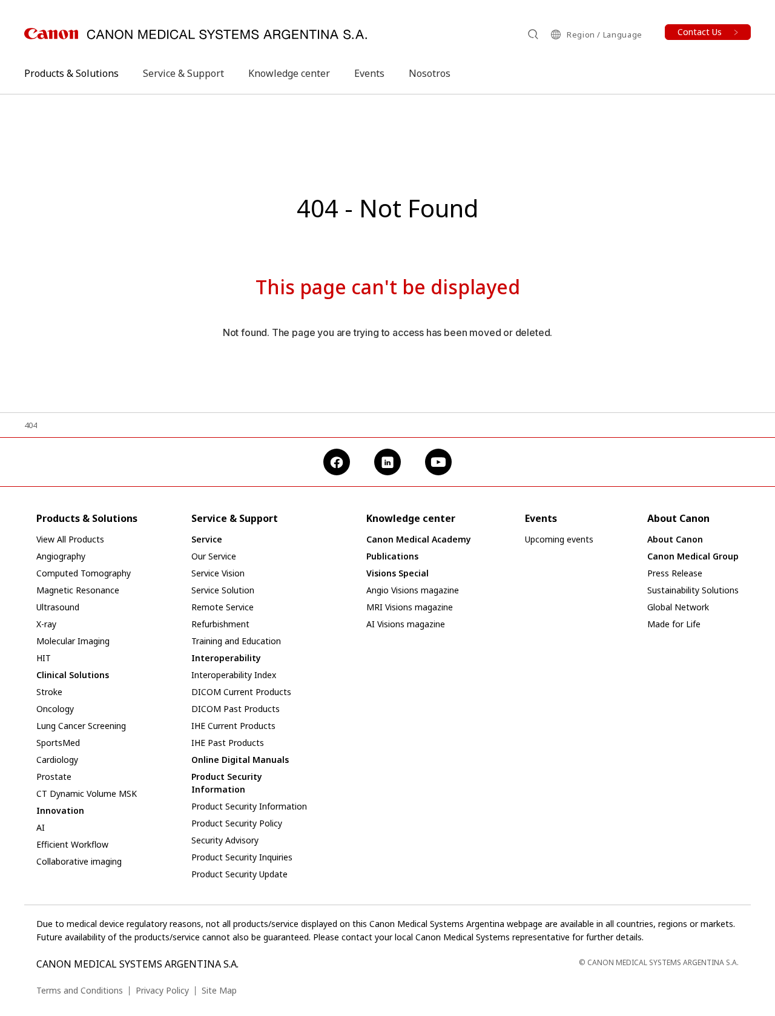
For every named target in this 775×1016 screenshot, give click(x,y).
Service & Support (183, 73)
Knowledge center (289, 73)
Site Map (219, 990)
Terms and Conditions (79, 990)
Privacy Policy (162, 990)
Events (369, 73)
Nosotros (429, 73)
